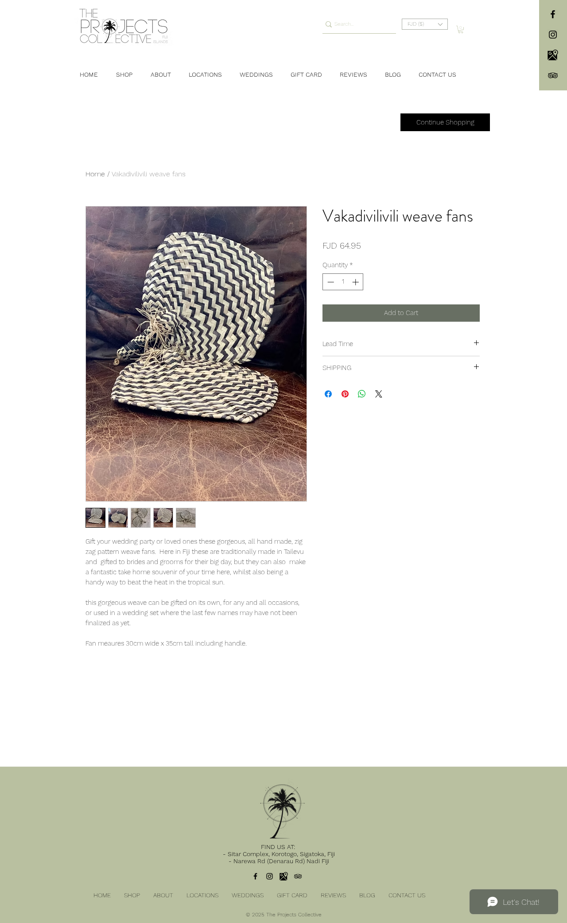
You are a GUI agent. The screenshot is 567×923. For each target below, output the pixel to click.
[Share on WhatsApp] (362, 394)
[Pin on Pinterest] (345, 394)
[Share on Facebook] (328, 394)
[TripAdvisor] (553, 75)
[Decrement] (330, 282)
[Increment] (356, 282)
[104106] (553, 55)
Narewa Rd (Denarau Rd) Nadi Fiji (281, 861)
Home (95, 174)
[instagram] (553, 34)
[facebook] (553, 14)
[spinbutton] (343, 282)
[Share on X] (378, 394)
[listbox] (425, 24)
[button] (425, 24)
